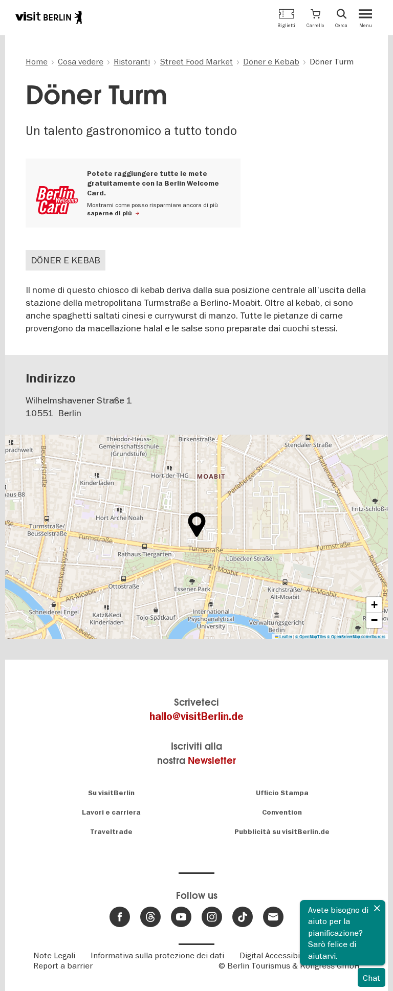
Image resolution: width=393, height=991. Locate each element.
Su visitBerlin (111, 793)
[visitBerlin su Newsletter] (273, 917)
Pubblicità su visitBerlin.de (282, 831)
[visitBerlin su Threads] (150, 917)
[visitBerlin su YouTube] (181, 917)
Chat (371, 978)
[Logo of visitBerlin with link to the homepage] (48, 17)
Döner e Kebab (65, 260)
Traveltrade (111, 831)
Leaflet (285, 636)
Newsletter (212, 761)
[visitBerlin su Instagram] (212, 917)
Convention (282, 812)
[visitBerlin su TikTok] (242, 917)
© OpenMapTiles (310, 636)
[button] (315, 18)
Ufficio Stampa (282, 793)
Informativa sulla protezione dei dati (157, 955)
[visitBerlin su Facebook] (120, 917)
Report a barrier (63, 965)
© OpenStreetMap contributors (356, 636)
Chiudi (377, 908)
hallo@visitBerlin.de (196, 716)
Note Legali (54, 955)
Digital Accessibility (275, 955)
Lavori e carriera (111, 812)
